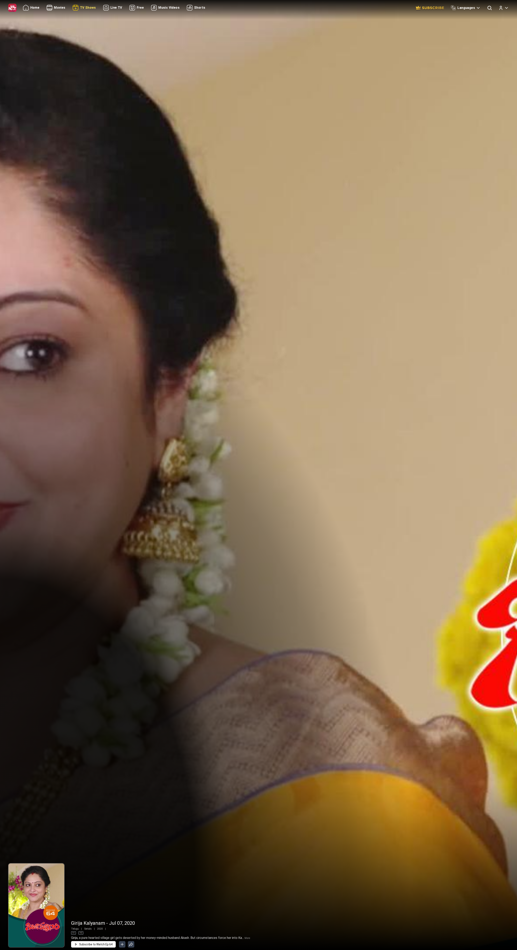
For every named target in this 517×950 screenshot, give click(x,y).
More (247, 938)
